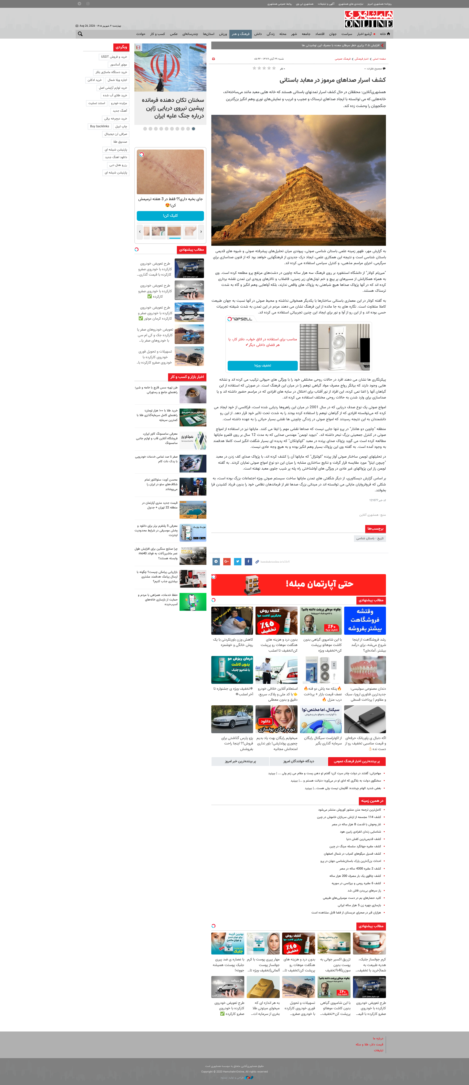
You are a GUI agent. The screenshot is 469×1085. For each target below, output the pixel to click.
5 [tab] (172, 128)
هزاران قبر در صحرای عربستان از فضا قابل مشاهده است (346, 912)
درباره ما (378, 1038)
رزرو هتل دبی (118, 165)
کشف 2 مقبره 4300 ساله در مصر (360, 868)
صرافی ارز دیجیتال (116, 134)
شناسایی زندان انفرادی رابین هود (360, 831)
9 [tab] (150, 128)
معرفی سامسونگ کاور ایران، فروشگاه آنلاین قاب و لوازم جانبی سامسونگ (157, 438)
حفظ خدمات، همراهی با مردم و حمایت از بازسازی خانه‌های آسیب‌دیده (158, 600)
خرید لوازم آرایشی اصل (113, 88)
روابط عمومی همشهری (279, 4)
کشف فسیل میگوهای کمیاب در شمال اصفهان (352, 853)
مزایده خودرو (119, 103)
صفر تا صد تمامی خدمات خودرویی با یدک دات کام (156, 459)
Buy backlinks (99, 126)
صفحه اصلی (379, 59)
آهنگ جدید (120, 110)
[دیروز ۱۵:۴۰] (193, 394)
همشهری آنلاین (366, 19)
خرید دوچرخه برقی (115, 118)
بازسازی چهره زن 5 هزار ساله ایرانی (359, 905)
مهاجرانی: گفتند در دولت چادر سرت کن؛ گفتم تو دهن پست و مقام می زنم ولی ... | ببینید (324, 773)
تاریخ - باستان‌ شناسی (370, 538)
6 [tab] (166, 128)
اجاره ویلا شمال (117, 80)
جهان (333, 34)
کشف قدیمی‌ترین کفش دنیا (363, 839)
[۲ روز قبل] (193, 486)
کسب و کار (157, 34)
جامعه (306, 34)
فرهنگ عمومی (343, 59)
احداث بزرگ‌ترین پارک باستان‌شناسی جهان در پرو (350, 861)
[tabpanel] (170, 84)
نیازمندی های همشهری (351, 4)
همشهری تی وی (304, 4)
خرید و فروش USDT (114, 56)
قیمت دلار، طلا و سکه (369, 1044)
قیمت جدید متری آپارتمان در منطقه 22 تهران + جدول (160, 505)
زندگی (271, 34)
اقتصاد (319, 34)
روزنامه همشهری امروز (379, 4)
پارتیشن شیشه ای (116, 149)
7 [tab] (161, 128)
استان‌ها (208, 34)
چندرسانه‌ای (190, 34)
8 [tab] (156, 128)
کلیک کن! (170, 216)
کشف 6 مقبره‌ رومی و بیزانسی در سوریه (356, 883)
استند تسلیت (96, 103)
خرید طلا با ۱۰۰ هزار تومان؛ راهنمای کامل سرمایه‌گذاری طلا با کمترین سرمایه (157, 415)
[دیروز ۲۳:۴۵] (170, 67)
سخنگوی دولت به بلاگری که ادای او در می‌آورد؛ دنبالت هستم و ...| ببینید (336, 780)
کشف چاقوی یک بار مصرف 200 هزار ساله (355, 876)
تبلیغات (378, 1050)
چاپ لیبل (121, 126)
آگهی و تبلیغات (326, 4)
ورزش (223, 34)
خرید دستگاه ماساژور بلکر (111, 72)
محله (282, 34)
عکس (174, 34)
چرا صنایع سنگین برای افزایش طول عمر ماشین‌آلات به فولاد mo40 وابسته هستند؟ (156, 554)
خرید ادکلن (95, 80)
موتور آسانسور (118, 64)
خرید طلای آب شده (115, 95)
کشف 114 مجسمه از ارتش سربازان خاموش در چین (349, 817)
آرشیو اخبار (364, 34)
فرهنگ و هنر (240, 34)
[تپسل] (229, 319)
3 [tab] (182, 128)
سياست (346, 34)
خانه (383, 34)
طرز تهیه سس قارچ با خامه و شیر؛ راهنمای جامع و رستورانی (156, 390)
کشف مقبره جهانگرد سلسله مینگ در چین (355, 846)
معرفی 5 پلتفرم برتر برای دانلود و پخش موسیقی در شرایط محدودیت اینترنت (156, 531)
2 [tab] (188, 128)
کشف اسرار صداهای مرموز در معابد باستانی (333, 80)
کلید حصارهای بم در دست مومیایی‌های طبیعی (352, 898)
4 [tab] (177, 128)
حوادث (140, 34)
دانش (258, 34)
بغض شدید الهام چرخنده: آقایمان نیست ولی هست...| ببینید (343, 788)
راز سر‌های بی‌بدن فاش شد (364, 890)
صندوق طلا (120, 142)
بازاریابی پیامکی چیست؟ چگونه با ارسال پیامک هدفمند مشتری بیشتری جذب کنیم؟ (157, 577)
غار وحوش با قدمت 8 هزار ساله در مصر (356, 824)
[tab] (357, 761)
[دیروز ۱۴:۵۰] (193, 417)
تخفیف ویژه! (262, 365)
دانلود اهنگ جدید (116, 157)
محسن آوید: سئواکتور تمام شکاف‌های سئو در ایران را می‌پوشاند (161, 484)
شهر (294, 34)
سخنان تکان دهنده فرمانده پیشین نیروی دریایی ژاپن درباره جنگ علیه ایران (173, 108)
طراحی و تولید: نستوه (233, 1078)
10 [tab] (145, 128)
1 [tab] (193, 128)
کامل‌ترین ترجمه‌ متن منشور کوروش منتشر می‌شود (349, 809)
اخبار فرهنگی (362, 59)
